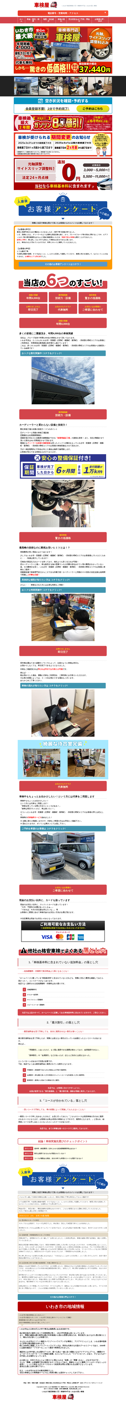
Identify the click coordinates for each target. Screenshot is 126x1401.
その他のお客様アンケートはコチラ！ (63, 264)
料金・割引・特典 (29, 1383)
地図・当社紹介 (40, 1383)
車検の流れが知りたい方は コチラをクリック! (45, 685)
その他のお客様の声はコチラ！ (63, 1297)
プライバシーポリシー (91, 1383)
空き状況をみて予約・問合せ (62, 1383)
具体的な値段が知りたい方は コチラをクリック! (46, 579)
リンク (100, 1383)
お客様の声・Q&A (77, 1383)
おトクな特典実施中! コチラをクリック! (42, 590)
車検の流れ (49, 1383)
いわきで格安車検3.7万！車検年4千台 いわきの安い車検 (62, 1387)
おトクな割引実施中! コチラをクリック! (42, 353)
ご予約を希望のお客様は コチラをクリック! (43, 828)
